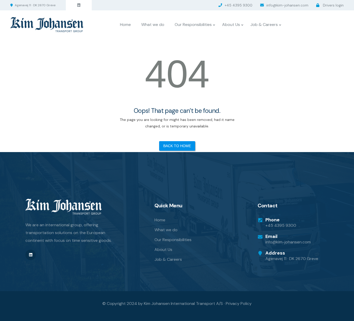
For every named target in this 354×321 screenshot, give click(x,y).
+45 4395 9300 (238, 5)
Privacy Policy (239, 303)
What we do (152, 24)
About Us (231, 24)
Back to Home (177, 146)
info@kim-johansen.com (287, 5)
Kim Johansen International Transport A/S (183, 303)
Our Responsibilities (193, 24)
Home (125, 24)
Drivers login (333, 5)
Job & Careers (264, 24)
